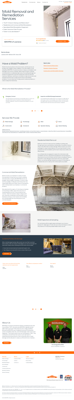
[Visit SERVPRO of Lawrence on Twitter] (37, 352)
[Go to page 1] (35, 110)
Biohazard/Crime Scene (14, 131)
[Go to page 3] (37, 110)
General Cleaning (5, 372)
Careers (15, 360)
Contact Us (45, 2)
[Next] (42, 111)
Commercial (32, 2)
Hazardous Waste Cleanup (35, 132)
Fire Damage (4, 360)
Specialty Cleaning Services (50, 68)
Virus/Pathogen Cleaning (25, 131)
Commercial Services (6, 368)
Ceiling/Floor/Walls (52, 131)
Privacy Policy (28, 360)
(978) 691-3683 (68, 2)
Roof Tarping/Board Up (13, 132)
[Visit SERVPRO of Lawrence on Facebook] (39, 352)
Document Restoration (60, 131)
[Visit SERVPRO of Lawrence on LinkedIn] (34, 352)
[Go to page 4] (38, 110)
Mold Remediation (5, 362)
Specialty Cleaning (6, 370)
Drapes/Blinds (68, 131)
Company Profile (17, 358)
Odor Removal (5, 132)
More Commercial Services (10, 203)
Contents (28, 132)
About (38, 2)
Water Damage (5, 358)
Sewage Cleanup (5, 131)
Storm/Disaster (5, 364)
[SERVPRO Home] (7, 2)
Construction (4, 366)
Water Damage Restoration (51, 65)
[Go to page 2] (36, 110)
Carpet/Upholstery (44, 131)
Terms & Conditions (29, 358)
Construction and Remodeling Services (53, 71)
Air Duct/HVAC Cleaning (35, 131)
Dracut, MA (18, 54)
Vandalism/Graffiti (21, 132)
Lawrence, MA (4, 54)
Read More (6, 342)
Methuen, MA (12, 54)
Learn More (6, 253)
